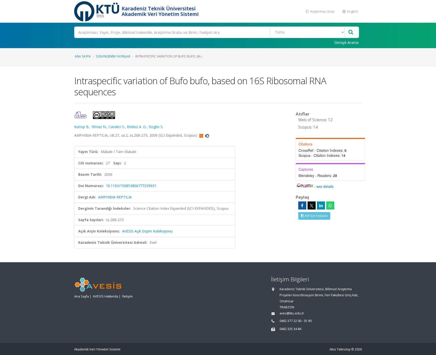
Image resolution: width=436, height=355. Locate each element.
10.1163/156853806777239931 (131, 185)
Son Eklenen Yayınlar (113, 56)
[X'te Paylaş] (312, 205)
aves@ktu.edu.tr (292, 313)
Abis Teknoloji (340, 349)
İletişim (127, 296)
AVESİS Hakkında (105, 296)
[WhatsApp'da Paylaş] (330, 205)
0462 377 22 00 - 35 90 (296, 321)
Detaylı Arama (346, 42)
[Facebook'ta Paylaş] (302, 205)
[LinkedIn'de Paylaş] (321, 205)
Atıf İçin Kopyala (316, 216)
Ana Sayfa (83, 56)
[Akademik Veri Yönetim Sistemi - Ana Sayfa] (97, 11)
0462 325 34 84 (290, 329)
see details (325, 186)
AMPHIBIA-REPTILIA (115, 197)
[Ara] (351, 32)
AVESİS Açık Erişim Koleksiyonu (147, 231)
